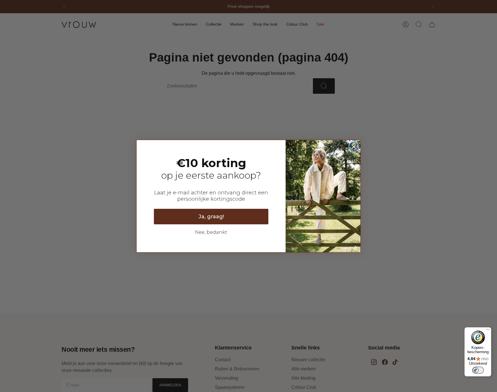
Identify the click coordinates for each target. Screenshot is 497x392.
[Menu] (487, 330)
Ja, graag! (211, 216)
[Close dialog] (353, 146)
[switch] (478, 370)
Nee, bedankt (211, 232)
